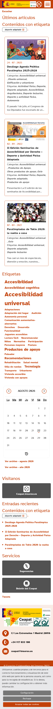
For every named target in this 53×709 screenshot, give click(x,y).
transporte (11, 370)
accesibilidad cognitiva (22, 287)
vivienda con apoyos (16, 378)
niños (8, 341)
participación (35, 341)
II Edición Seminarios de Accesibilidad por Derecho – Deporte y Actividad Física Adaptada (27, 535)
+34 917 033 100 (20, 642)
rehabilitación (12, 362)
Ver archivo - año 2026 (17, 467)
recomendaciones (18, 358)
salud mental (30, 362)
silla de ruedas (13, 367)
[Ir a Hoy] (26, 454)
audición (36, 313)
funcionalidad (12, 331)
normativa (19, 341)
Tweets (6, 597)
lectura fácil (11, 338)
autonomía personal (16, 316)
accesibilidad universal (24, 299)
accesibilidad (19, 282)
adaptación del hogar (17, 313)
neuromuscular (29, 338)
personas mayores (15, 345)
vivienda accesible (15, 374)
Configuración (27, 693)
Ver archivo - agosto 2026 (19, 461)
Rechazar (27, 699)
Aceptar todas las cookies (27, 704)
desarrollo (23, 327)
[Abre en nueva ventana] (19, 4)
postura (32, 345)
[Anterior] (8, 391)
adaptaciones (12, 309)
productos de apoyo (22, 349)
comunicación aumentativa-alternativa (20, 322)
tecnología (32, 366)
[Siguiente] (44, 391)
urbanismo (26, 370)
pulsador (9, 354)
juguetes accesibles (16, 334)
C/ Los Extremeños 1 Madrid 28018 (30, 633)
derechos (10, 327)
